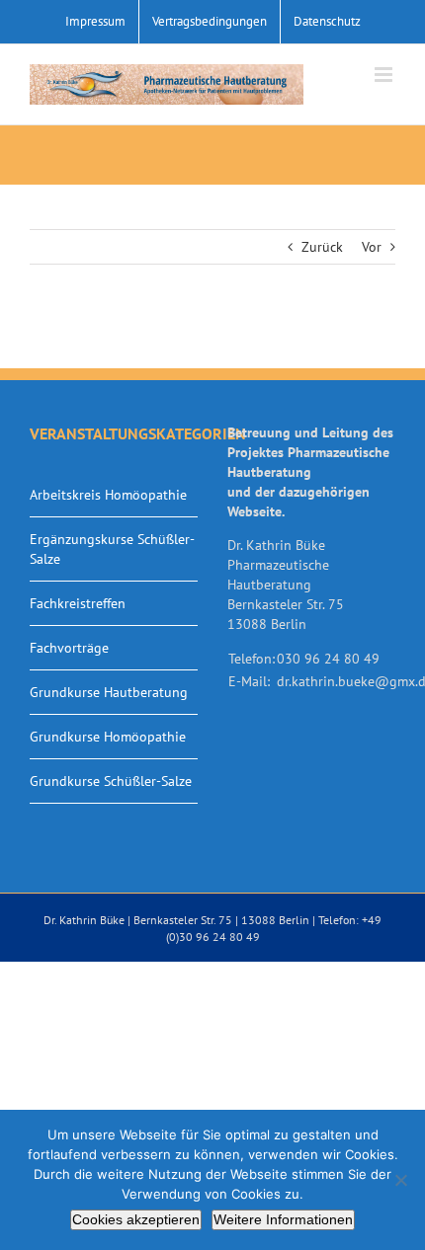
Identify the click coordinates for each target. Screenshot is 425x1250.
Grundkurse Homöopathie (108, 736)
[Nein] (400, 1180)
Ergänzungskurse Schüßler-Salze (112, 549)
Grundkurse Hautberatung (109, 692)
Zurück (322, 247)
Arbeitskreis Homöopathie (108, 495)
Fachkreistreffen (78, 603)
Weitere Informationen (283, 1219)
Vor (372, 247)
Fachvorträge (69, 648)
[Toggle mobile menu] (385, 74)
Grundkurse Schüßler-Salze (111, 781)
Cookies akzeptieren (136, 1219)
